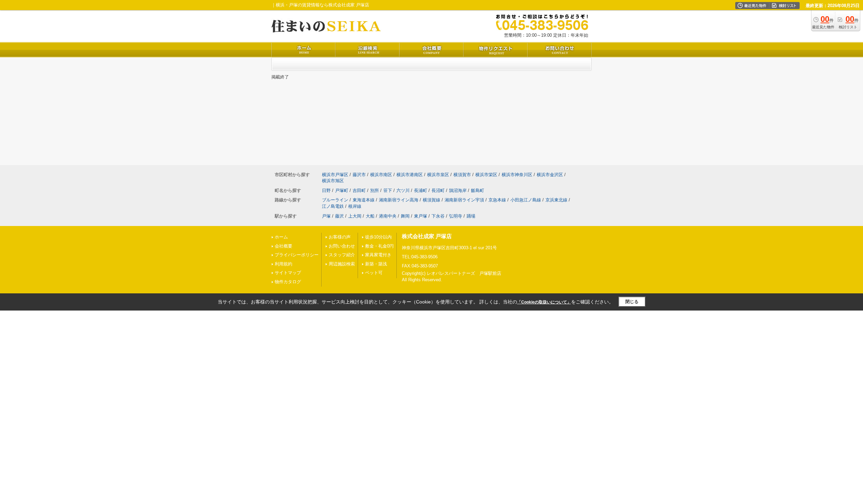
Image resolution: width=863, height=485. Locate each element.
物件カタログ (288, 281)
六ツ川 (403, 190)
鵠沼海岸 (458, 190)
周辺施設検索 (342, 263)
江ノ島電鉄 (333, 206)
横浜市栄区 (486, 174)
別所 (374, 190)
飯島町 (477, 190)
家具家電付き (378, 254)
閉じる (631, 301)
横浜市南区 (381, 174)
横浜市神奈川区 (517, 174)
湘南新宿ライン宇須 (464, 199)
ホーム (281, 236)
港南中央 (387, 216)
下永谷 (438, 216)
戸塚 (326, 216)
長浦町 (420, 190)
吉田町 (359, 190)
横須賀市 (462, 174)
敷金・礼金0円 (379, 246)
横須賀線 (431, 199)
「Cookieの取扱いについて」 (544, 302)
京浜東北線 (556, 199)
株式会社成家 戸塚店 (427, 236)
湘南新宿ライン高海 (398, 199)
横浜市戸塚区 (335, 174)
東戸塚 (420, 216)
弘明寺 (455, 216)
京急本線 (497, 199)
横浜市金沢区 (550, 174)
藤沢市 (359, 174)
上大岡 (354, 216)
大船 (370, 216)
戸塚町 (341, 190)
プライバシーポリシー (297, 254)
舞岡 (405, 216)
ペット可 (374, 272)
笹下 (387, 190)
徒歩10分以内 (378, 236)
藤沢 (339, 216)
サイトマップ (288, 272)
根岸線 (354, 206)
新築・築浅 (376, 263)
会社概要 (283, 246)
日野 (326, 190)
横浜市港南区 (409, 174)
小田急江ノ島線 (525, 199)
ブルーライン (335, 199)
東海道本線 (364, 199)
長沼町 (438, 190)
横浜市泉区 (438, 174)
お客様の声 (340, 236)
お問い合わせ (342, 246)
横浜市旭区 (333, 180)
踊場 (471, 216)
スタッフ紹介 (342, 254)
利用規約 (283, 263)
